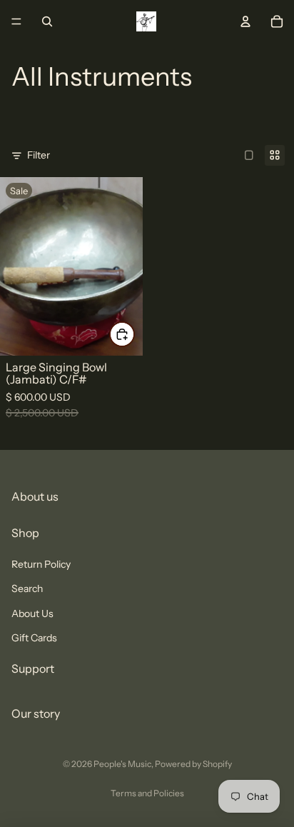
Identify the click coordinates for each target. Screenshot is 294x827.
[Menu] (16, 21)
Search (27, 588)
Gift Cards (34, 637)
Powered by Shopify (193, 763)
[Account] (245, 21)
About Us (32, 612)
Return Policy (41, 563)
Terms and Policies (147, 793)
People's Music (122, 763)
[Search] (47, 21)
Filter (38, 155)
